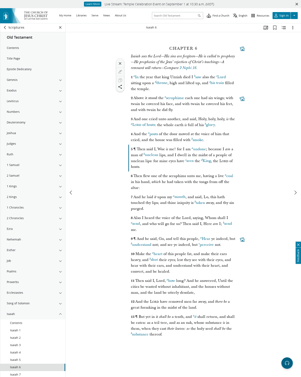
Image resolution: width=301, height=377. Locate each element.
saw (198, 77)
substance (140, 334)
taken (200, 202)
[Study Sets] (266, 27)
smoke (198, 139)
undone (199, 149)
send (136, 223)
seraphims (174, 97)
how (171, 280)
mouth (180, 197)
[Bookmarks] (275, 27)
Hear (206, 238)
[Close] (120, 63)
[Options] (293, 27)
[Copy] (120, 80)
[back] (5, 27)
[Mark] (120, 72)
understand (141, 244)
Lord (221, 77)
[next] (295, 192)
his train (217, 83)
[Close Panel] (60, 27)
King (207, 161)
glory (210, 125)
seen (190, 161)
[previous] (71, 192)
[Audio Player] (287, 363)
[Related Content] (284, 27)
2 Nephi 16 (188, 67)
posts (153, 134)
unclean (151, 155)
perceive (207, 244)
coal (229, 175)
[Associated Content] (242, 48)
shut (154, 259)
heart (158, 253)
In (137, 77)
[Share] (120, 87)
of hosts (143, 125)
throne (161, 83)
